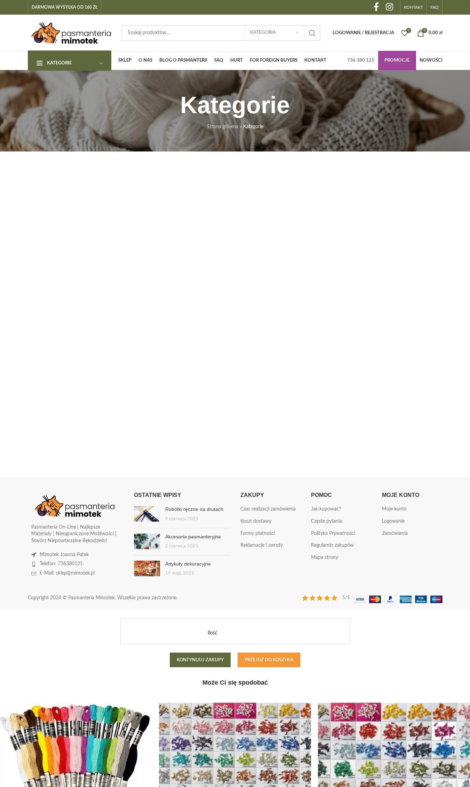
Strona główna (222, 126)
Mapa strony (324, 557)
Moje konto (394, 509)
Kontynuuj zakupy (200, 660)
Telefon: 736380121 (61, 563)
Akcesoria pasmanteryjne (193, 536)
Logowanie (393, 521)
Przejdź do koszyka (269, 660)
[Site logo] (71, 32)
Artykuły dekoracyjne (188, 564)
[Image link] (74, 505)
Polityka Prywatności (333, 533)
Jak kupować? (326, 509)
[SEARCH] (312, 33)
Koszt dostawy (255, 521)
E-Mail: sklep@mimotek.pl (67, 573)
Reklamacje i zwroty (261, 545)
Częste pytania (326, 521)
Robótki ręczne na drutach (194, 509)
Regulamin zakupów (332, 545)
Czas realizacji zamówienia (268, 509)
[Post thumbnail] (147, 514)
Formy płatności (257, 533)
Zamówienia (395, 533)
